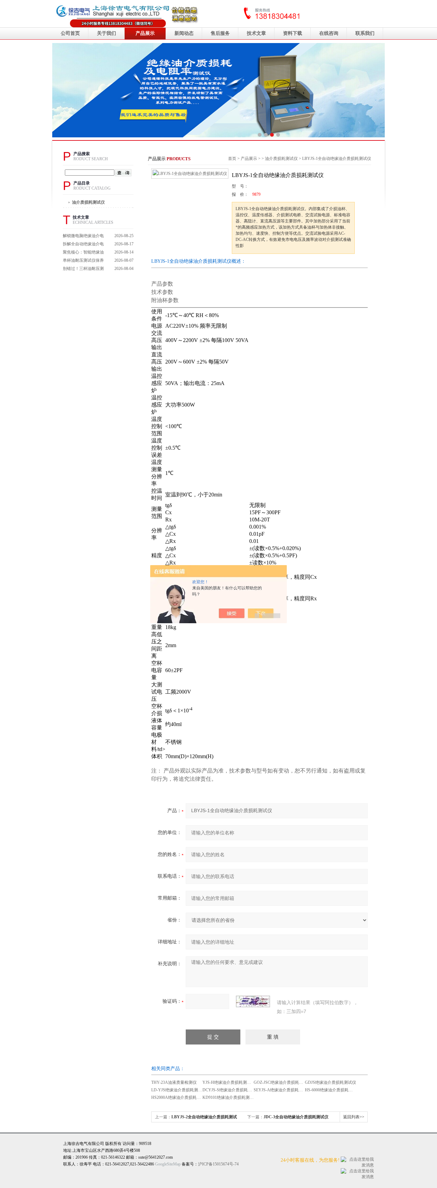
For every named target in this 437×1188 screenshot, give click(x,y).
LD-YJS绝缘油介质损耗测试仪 (178, 1090)
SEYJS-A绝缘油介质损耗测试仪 (282, 1090)
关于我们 (106, 33)
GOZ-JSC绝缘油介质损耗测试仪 (282, 1082)
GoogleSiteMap (168, 1164)
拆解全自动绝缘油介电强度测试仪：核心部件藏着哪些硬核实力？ (83, 245)
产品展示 (145, 33)
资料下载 (292, 33)
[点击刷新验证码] (253, 1001)
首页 (232, 158)
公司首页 (70, 33)
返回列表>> (353, 1117)
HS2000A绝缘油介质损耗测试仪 (180, 1097)
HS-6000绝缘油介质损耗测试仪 (333, 1090)
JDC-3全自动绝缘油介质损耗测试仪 (296, 1117)
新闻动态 (184, 33)
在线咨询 (328, 33)
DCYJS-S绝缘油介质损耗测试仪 (231, 1090)
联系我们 (365, 33)
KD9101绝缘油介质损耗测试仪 (230, 1097)
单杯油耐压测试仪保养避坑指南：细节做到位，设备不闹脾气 (83, 261)
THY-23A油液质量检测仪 (174, 1082)
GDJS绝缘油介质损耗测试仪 (330, 1082)
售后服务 (220, 33)
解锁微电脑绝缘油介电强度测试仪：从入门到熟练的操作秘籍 (83, 236)
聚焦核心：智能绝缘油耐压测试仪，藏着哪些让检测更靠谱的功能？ (83, 253)
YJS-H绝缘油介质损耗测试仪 (228, 1082)
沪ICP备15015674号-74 (218, 1164)
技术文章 (256, 33)
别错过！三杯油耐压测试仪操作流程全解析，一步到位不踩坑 (83, 269)
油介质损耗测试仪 (88, 202)
